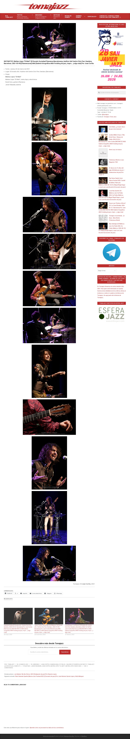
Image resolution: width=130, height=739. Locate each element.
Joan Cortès (46, 666)
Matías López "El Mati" (58, 666)
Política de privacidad (48, 736)
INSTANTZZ (83, 664)
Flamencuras (54, 664)
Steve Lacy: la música (115, 149)
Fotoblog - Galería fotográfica (69, 664)
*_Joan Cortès (44, 664)
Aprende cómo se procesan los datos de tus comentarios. (47, 727)
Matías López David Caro (73, 666)
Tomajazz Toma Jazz (110, 117)
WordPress (84, 736)
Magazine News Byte (69, 736)
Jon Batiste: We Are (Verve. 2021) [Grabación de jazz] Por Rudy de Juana (35, 674)
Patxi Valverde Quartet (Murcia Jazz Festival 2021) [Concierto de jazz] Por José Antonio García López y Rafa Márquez (49, 676)
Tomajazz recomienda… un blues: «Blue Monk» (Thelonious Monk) (117, 218)
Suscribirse (64, 652)
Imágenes (36, 664)
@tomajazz (105, 114)
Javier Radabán (36, 666)
